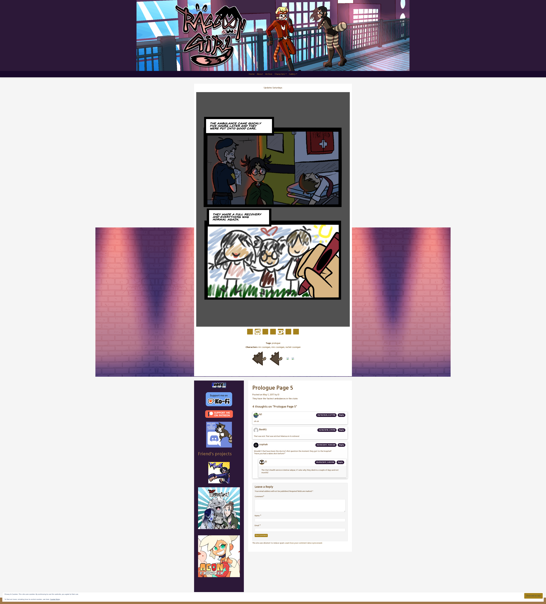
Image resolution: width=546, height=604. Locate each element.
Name (257, 515)
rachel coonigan (293, 347)
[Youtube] (288, 332)
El (278, 395)
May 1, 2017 (268, 395)
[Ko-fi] (281, 332)
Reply (341, 415)
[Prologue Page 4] (276, 358)
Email (257, 525)
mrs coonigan (277, 347)
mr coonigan (264, 347)
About (260, 74)
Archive (268, 74)
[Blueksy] (265, 332)
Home (252, 74)
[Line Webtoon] (257, 332)
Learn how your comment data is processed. (303, 543)
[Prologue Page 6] (288, 358)
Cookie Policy (55, 599)
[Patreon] (250, 332)
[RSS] (296, 332)
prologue (276, 343)
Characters (280, 74)
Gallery (292, 74)
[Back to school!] (293, 358)
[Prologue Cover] (259, 358)
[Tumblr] (273, 332)
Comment (259, 496)
